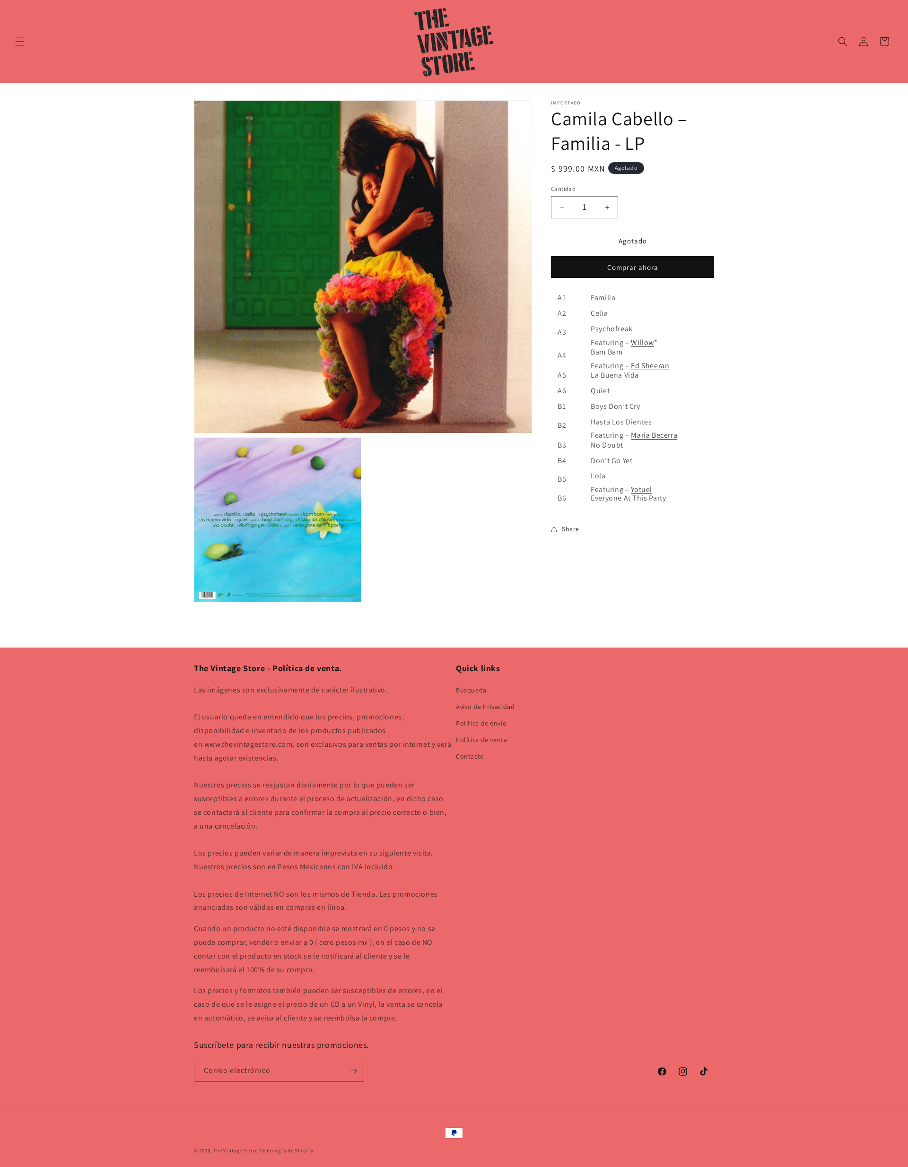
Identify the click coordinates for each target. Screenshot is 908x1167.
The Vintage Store (235, 1150)
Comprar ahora (632, 267)
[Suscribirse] (353, 1071)
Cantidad (563, 189)
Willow (642, 342)
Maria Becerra (654, 436)
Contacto (470, 756)
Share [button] (570, 529)
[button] (19, 41)
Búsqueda (471, 690)
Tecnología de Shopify (286, 1150)
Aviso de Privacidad (485, 706)
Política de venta (481, 739)
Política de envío (481, 723)
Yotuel (641, 489)
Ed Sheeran (650, 366)
